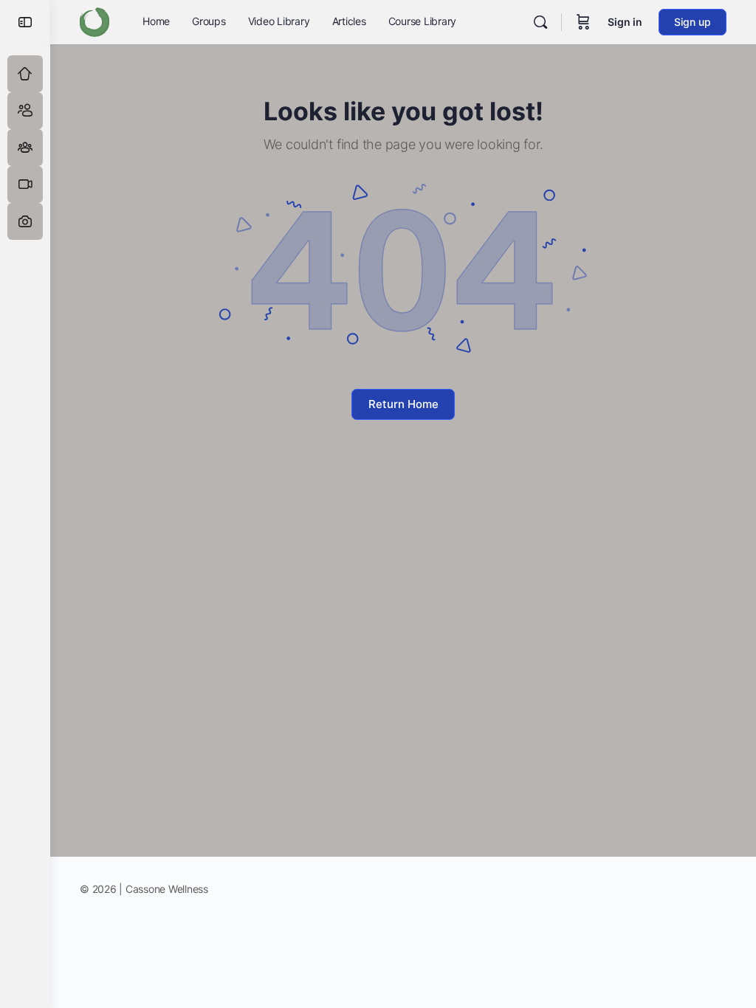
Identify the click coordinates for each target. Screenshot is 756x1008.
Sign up (692, 21)
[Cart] (583, 22)
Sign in (625, 21)
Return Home (403, 404)
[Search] (540, 22)
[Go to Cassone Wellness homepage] (94, 21)
